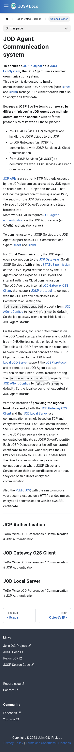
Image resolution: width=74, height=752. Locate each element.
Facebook (10, 713)
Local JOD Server (15, 362)
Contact (9, 690)
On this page (14, 28)
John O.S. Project (15, 646)
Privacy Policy (13, 743)
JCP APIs (10, 178)
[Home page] (7, 19)
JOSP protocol (41, 291)
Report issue (12, 684)
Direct (66, 87)
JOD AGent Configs (16, 383)
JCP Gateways (49, 259)
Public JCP (23, 490)
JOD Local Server (35, 413)
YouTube (9, 719)
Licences (64, 743)
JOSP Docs (11, 652)
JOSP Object (32, 66)
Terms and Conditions (41, 743)
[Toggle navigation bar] (6, 6)
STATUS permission (56, 264)
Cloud (13, 92)
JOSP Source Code (16, 665)
